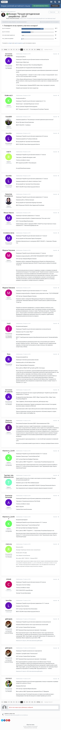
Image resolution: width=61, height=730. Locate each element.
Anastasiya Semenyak (8, 496)
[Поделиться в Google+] (7, 720)
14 (21, 49)
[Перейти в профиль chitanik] (8, 584)
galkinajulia (8, 619)
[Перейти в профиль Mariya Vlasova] (8, 217)
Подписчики (52, 12)
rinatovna (9, 544)
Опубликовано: (23, 53)
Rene (8, 354)
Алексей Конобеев (14, 18)
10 (11, 49)
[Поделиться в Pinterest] (9, 720)
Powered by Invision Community (30, 727)
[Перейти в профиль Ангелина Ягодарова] (8, 60)
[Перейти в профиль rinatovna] (8, 549)
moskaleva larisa (8, 233)
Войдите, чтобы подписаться (8, 11)
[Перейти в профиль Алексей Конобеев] (3, 15)
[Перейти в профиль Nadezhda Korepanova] (8, 201)
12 (16, 49)
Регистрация (55, 5)
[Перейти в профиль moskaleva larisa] (8, 238)
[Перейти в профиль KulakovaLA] (8, 100)
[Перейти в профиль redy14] (8, 157)
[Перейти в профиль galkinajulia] (8, 624)
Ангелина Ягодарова (8, 54)
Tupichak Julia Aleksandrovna (8, 476)
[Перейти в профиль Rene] (8, 359)
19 (34, 49)
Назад (5, 49)
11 (13, 49)
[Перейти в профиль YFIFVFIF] (8, 683)
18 (32, 49)
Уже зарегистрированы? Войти (40, 5)
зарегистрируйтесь (18, 43)
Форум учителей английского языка (15, 6)
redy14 (8, 152)
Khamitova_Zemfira (9, 451)
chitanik (8, 579)
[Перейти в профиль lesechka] (8, 138)
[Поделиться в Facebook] (4, 720)
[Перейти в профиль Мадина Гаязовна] (8, 255)
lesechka (9, 133)
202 (56, 28)
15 (58, 12)
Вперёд (38, 49)
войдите (10, 43)
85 (56, 31)
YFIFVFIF (9, 679)
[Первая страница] (2, 50)
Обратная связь (30, 724)
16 (26, 49)
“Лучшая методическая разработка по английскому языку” (41, 18)
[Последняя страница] (42, 50)
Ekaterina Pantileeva (8, 421)
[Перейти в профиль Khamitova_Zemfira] (8, 457)
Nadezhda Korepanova (9, 195)
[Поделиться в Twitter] (2, 720)
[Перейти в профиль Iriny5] (8, 328)
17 (29, 49)
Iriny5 (8, 323)
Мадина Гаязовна (8, 250)
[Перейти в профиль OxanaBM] (8, 121)
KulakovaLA (8, 95)
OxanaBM (9, 117)
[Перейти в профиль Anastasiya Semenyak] (8, 502)
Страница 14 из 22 (48, 49)
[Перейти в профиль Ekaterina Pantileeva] (8, 427)
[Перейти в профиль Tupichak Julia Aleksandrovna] (8, 482)
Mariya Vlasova (9, 213)
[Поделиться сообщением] (58, 53)
